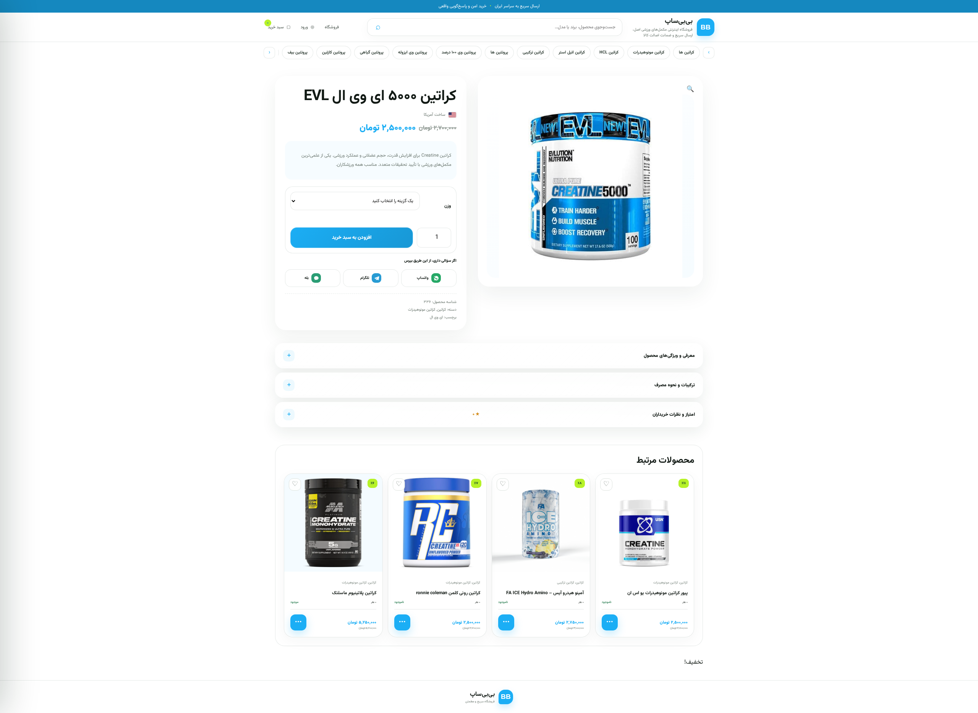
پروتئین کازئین (333, 52)
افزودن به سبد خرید (352, 237)
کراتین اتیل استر (572, 52)
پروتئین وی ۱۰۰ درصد (459, 52)
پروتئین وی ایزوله (412, 52)
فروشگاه (332, 27)
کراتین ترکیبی (533, 52)
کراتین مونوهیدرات (648, 52)
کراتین (441, 310)
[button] (690, 89)
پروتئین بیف (298, 52)
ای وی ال (436, 317)
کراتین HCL (609, 52)
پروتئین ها (499, 52)
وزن (447, 206)
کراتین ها (686, 52)
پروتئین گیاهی (372, 52)
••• (609, 622)
